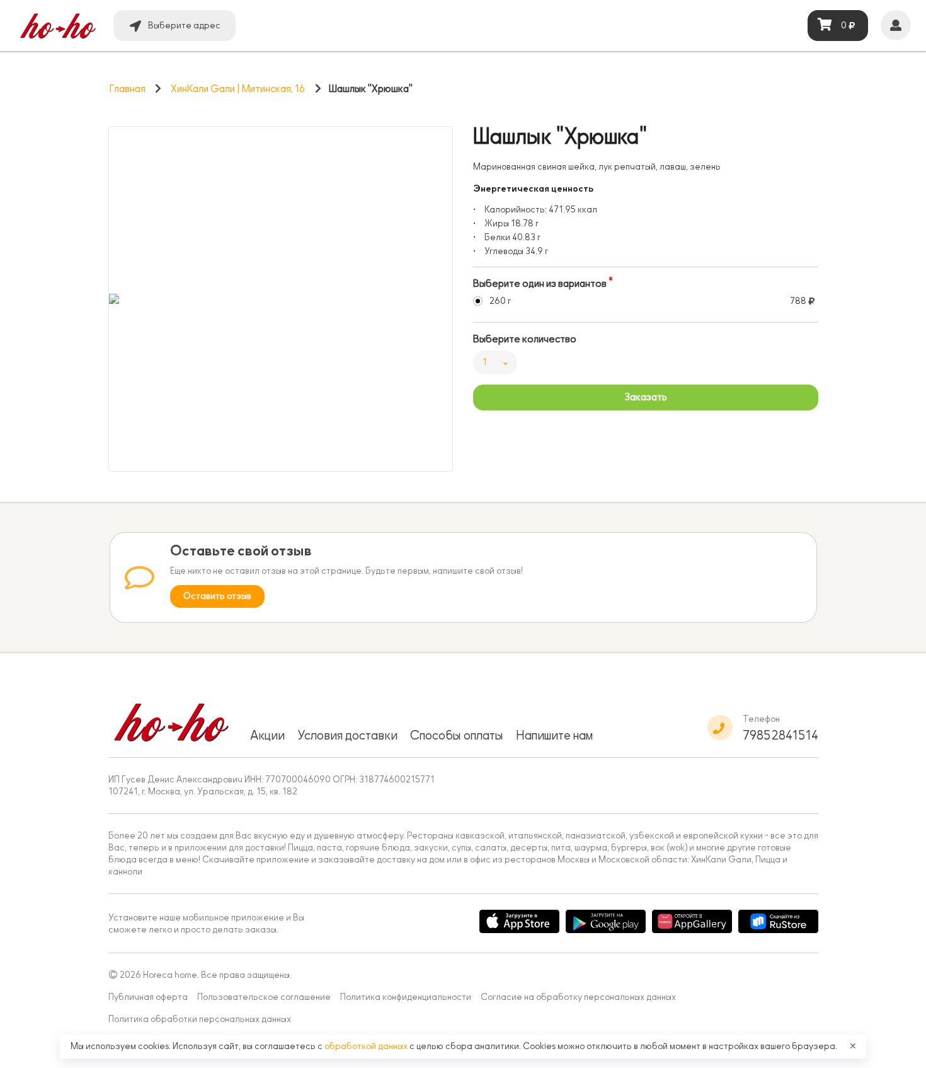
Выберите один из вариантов (540, 283)
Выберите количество (524, 339)
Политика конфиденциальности (405, 997)
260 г (500, 301)
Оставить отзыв (217, 596)
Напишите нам (554, 735)
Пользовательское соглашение (264, 997)
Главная (128, 89)
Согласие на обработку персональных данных (578, 997)
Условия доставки (347, 735)
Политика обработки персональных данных (199, 1019)
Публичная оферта (148, 997)
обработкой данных (366, 1046)
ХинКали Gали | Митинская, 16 (238, 89)
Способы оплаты (456, 735)
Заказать (645, 397)
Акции (267, 735)
